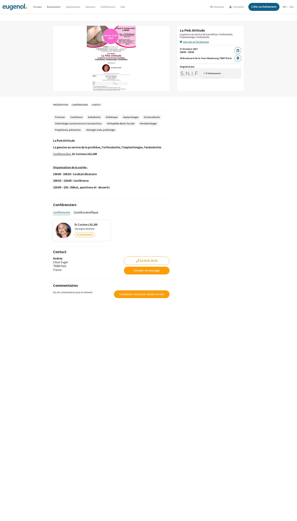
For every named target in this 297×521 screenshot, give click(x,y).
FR (284, 6)
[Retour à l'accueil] (15, 6)
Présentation (60, 104)
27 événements (85, 234)
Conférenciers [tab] (61, 212)
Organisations (73, 6)
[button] (123, 6)
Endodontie (94, 117)
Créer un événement (264, 7)
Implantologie (130, 117)
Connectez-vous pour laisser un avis (141, 294)
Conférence (76, 117)
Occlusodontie (152, 117)
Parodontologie (148, 123)
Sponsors (90, 6)
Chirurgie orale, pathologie (100, 129)
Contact (96, 104)
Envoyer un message (147, 270)
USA (291, 6)
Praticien (60, 117)
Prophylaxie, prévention (68, 129)
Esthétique (112, 117)
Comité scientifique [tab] (86, 212)
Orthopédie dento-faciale (120, 123)
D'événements (213, 73)
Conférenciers (108, 6)
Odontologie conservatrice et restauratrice (78, 123)
